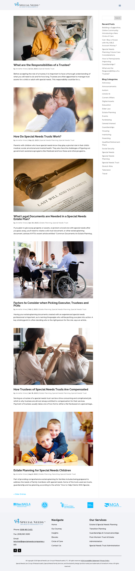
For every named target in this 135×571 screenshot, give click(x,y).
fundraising (107, 120)
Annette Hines (21, 69)
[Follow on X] (19, 550)
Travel (104, 174)
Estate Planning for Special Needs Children (42, 470)
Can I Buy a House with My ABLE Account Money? (110, 43)
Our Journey (56, 529)
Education (106, 105)
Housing (105, 131)
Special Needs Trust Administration (104, 546)
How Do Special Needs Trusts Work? (37, 136)
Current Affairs (108, 98)
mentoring (106, 135)
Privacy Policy (104, 560)
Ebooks (54, 537)
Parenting (56, 474)
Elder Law (106, 109)
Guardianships (108, 127)
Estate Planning (46, 223)
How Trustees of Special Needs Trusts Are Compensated (51, 389)
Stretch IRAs (107, 166)
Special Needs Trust (46, 69)
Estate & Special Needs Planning (103, 525)
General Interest (109, 124)
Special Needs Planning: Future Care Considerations (111, 52)
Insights (54, 533)
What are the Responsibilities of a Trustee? (42, 65)
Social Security (108, 149)
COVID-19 (106, 94)
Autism (105, 90)
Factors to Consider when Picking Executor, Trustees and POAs (51, 304)
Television (106, 170)
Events (105, 116)
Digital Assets (108, 101)
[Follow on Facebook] (15, 550)
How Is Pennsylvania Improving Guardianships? (111, 61)
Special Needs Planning (49, 140)
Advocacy (106, 83)
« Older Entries (20, 494)
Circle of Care (57, 541)
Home (54, 525)
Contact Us (56, 546)
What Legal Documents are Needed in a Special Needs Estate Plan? (50, 218)
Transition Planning (97, 529)
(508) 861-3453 (26, 530)
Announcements (109, 86)
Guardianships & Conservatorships (104, 533)
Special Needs (108, 152)
